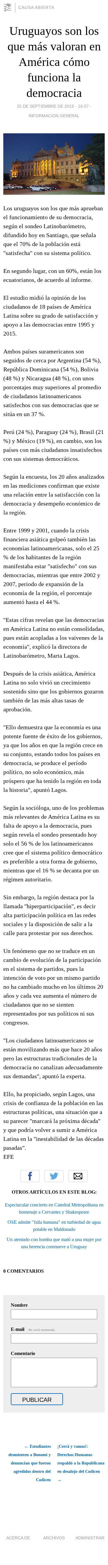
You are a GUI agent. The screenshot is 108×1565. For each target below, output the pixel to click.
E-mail (33, 1329)
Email (78, 1176)
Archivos (54, 1537)
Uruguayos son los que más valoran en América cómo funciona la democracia (54, 62)
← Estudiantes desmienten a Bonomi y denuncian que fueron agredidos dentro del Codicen (29, 1463)
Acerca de (18, 1537)
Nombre (19, 1305)
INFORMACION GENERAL (54, 115)
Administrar (90, 1537)
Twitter (54, 1176)
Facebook (30, 1176)
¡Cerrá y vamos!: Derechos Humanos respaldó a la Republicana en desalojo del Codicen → (80, 1463)
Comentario (23, 1353)
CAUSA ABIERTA (36, 7)
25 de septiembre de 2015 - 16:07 (53, 106)
